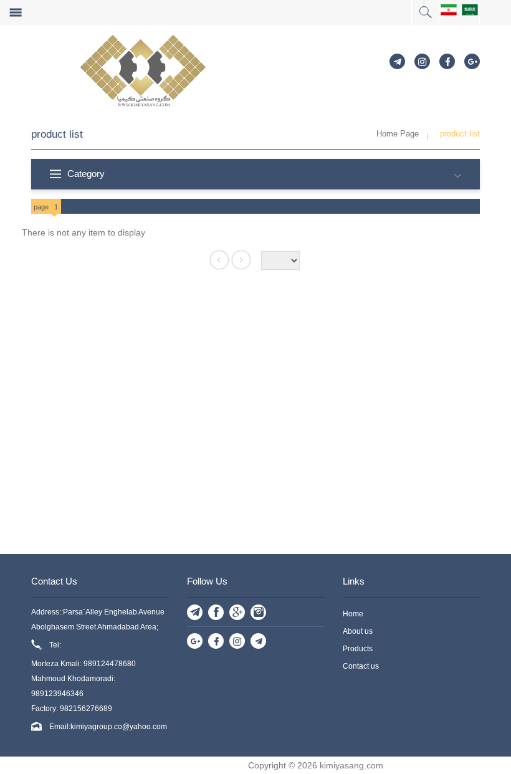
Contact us (361, 666)
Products (358, 648)
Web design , (155, 765)
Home (353, 613)
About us (358, 631)
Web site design (215, 765)
